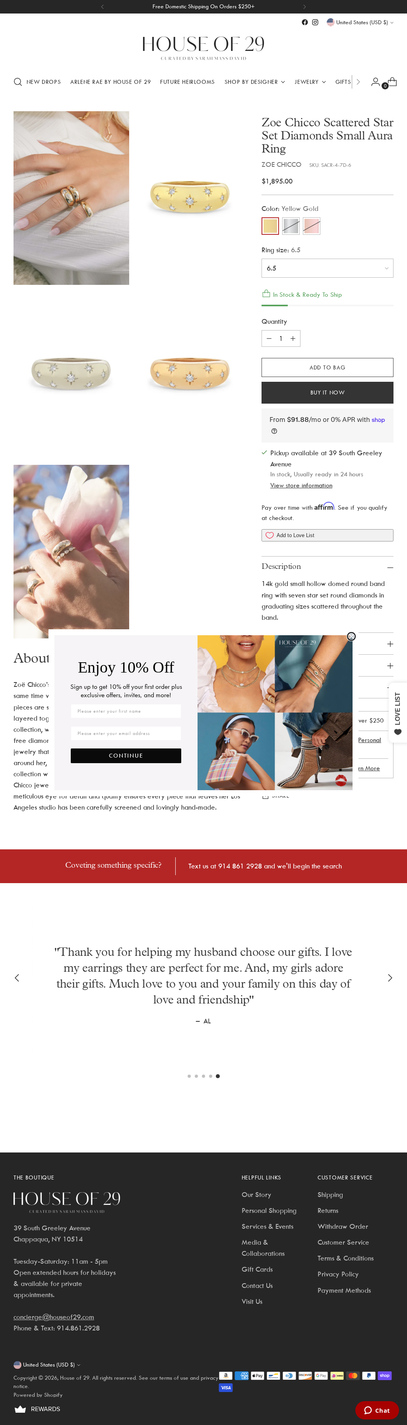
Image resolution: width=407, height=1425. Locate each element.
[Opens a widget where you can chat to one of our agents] (377, 1411)
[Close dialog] (351, 636)
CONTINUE (126, 756)
